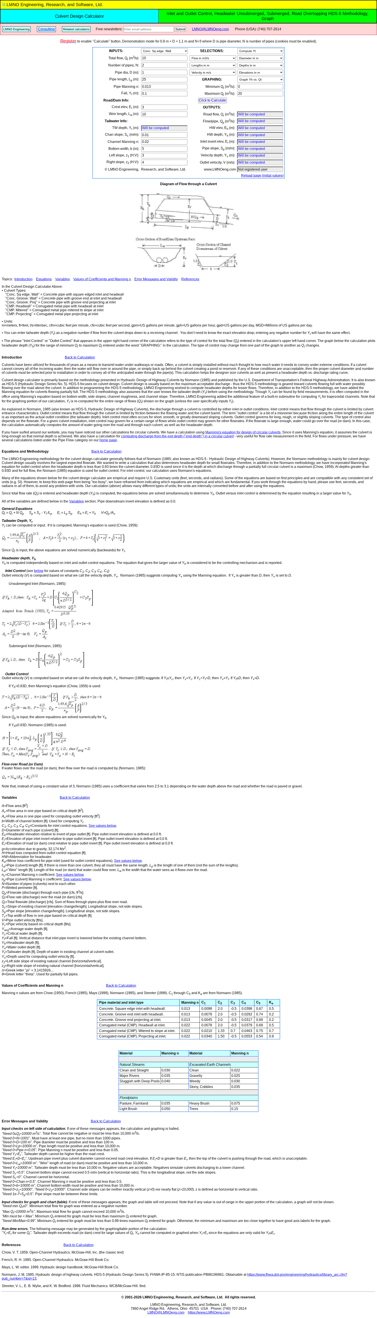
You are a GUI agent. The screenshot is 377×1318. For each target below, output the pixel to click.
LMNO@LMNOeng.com (210, 29)
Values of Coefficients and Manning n (102, 279)
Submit (180, 29)
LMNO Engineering (16, 29)
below (38, 571)
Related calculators (76, 29)
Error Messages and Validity (156, 279)
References (190, 279)
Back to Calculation (80, 357)
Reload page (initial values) (262, 175)
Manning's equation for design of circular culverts (243, 432)
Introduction (23, 279)
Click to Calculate (212, 100)
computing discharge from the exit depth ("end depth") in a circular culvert (177, 436)
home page (108, 440)
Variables (62, 279)
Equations (44, 279)
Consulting (46, 29)
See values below (102, 825)
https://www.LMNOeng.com (209, 1312)
